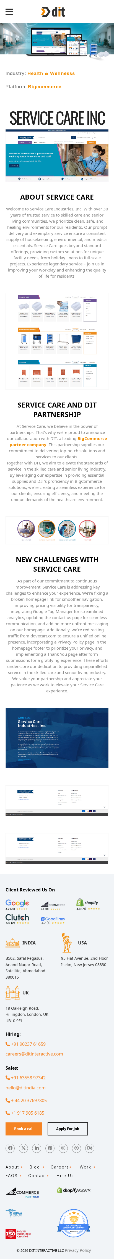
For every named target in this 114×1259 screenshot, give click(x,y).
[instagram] (63, 1148)
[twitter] (23, 1148)
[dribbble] (76, 1148)
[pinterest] (50, 1148)
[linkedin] (36, 1148)
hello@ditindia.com (26, 1088)
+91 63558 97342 (28, 1078)
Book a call (23, 1128)
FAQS (12, 1175)
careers (60, 1167)
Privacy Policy (78, 1250)
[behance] (89, 1148)
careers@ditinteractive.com (34, 1054)
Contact (37, 1175)
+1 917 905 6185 (27, 1113)
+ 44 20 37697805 (28, 1100)
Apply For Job (67, 1128)
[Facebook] (10, 1148)
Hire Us (65, 1175)
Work (85, 1167)
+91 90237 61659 (28, 1044)
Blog (35, 1167)
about (12, 1167)
